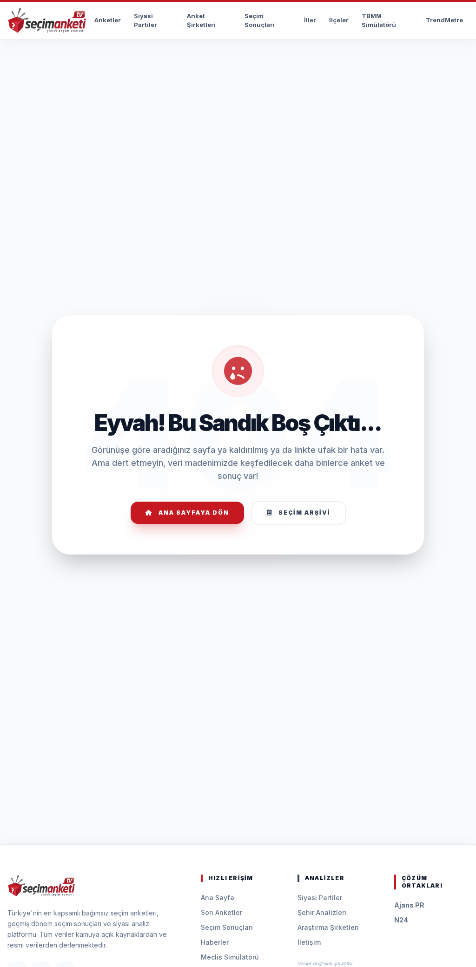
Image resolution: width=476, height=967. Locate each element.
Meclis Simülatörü (230, 957)
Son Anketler (221, 912)
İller (310, 20)
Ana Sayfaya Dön (194, 512)
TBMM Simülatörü (379, 20)
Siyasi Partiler (145, 20)
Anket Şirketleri (201, 20)
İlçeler (339, 20)
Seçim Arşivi (304, 512)
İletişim (309, 942)
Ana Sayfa (217, 898)
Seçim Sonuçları (260, 20)
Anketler (107, 20)
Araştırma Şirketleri (328, 927)
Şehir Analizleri (322, 912)
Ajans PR (409, 905)
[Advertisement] (238, 68)
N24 (401, 920)
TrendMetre (444, 20)
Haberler (215, 942)
